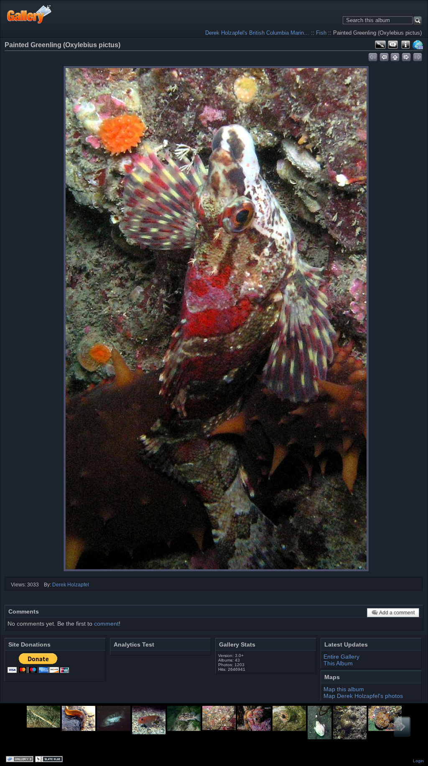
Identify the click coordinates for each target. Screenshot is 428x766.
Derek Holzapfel (70, 584)
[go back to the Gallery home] (29, 14)
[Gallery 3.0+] (20, 759)
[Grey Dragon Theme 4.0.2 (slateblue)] (49, 759)
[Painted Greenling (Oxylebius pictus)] (216, 318)
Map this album (418, 44)
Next (402, 726)
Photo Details (405, 44)
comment (106, 623)
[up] (395, 56)
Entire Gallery (341, 656)
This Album (338, 663)
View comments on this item (392, 44)
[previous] (384, 56)
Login (418, 760)
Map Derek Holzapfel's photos (363, 695)
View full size (380, 44)
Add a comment (397, 612)
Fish (321, 33)
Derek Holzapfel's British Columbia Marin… (257, 33)
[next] (406, 56)
